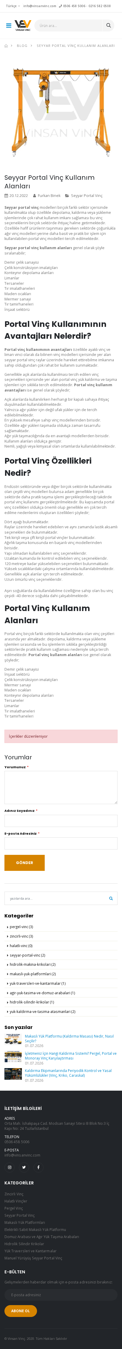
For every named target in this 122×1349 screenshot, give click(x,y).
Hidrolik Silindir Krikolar (24, 1243)
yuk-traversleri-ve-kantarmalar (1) (38, 983)
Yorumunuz (15, 767)
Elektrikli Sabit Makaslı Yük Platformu (35, 1229)
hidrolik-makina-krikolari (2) (33, 964)
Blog (22, 45)
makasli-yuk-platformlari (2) (33, 973)
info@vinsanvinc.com (39, 6)
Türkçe (11, 6)
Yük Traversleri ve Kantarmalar (30, 1250)
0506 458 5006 (73, 6)
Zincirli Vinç (13, 1193)
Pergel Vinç (13, 1208)
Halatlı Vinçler (15, 1201)
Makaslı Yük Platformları (24, 1222)
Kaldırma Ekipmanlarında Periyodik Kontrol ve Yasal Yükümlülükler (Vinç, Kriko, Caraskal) (68, 1073)
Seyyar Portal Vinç (86, 195)
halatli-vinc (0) (21, 945)
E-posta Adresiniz (20, 833)
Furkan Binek (49, 195)
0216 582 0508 (100, 6)
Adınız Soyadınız (19, 811)
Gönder (24, 862)
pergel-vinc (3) (21, 926)
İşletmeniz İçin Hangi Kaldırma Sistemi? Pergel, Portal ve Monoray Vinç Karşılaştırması (71, 1055)
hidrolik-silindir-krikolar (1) (32, 1002)
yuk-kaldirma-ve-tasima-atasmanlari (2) (43, 1011)
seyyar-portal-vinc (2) (27, 955)
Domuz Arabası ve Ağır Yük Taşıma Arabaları (41, 1236)
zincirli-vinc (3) (21, 936)
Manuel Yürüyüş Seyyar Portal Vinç (33, 1258)
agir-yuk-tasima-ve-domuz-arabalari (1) (42, 992)
